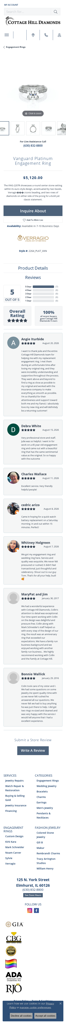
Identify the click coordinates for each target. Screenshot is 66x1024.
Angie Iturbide (32, 339)
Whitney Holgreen (35, 542)
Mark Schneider (14, 847)
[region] (33, 88)
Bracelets (42, 791)
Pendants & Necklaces (44, 815)
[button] (11, 5)
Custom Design (14, 836)
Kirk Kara (10, 841)
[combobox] (27, 11)
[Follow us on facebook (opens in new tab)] (36, 910)
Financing (11, 811)
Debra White (31, 426)
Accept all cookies (45, 1015)
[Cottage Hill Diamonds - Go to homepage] (33, 21)
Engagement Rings (16, 46)
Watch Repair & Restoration (14, 788)
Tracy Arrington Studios (46, 861)
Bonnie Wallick (33, 674)
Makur (40, 848)
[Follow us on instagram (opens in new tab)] (29, 910)
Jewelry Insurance (15, 805)
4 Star (28, 290)
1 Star (28, 300)
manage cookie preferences (35, 1007)
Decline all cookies (21, 1015)
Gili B (40, 842)
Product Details (33, 268)
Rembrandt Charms (48, 853)
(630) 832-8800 (33, 145)
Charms (41, 797)
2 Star (28, 297)
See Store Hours (33, 895)
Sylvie (8, 858)
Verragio (10, 863)
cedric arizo (30, 505)
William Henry (45, 868)
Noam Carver (13, 852)
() (56, 286)
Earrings (41, 802)
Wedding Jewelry (46, 786)
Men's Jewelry (45, 808)
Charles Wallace (34, 474)
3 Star (28, 293)
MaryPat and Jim (34, 594)
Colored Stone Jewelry (45, 835)
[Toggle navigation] (6, 35)
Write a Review (33, 750)
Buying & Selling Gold (15, 798)
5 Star (28, 286)
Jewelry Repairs (14, 780)
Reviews (33, 277)
